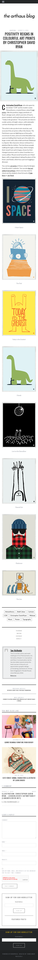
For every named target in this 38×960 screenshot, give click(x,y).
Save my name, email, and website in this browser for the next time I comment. (19, 872)
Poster (17, 619)
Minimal (32, 615)
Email (4, 850)
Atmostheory (9, 612)
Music (10, 619)
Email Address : (19, 902)
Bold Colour (21, 612)
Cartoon (31, 612)
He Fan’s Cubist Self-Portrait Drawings (19, 689)
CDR (5, 615)
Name (4, 842)
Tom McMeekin (16, 650)
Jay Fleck (10, 175)
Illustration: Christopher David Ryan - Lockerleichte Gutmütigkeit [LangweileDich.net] (19, 796)
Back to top (19, 956)
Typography (27, 619)
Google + (19, 638)
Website (13, 675)
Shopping (13, 30)
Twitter (19, 633)
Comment (5, 820)
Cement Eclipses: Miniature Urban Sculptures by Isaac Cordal (19, 699)
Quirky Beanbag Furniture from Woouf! (19, 742)
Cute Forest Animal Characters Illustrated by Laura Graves (19, 779)
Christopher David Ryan (18, 615)
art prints (13, 166)
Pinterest (19, 636)
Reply (34, 791)
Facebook (19, 630)
